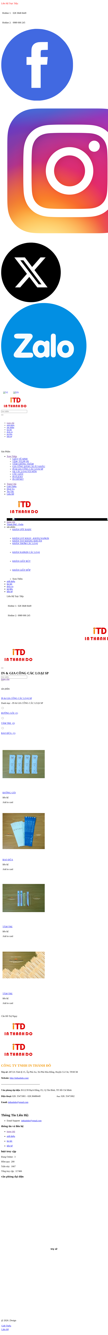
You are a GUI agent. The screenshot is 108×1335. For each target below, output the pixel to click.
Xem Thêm (12, 456)
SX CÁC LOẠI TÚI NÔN (24, 471)
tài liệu (10, 589)
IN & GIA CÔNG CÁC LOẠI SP (27, 469)
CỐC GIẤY (17, 474)
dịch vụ (10, 586)
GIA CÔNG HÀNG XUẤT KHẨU (28, 466)
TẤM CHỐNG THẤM (23, 464)
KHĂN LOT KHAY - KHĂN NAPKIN (30, 538)
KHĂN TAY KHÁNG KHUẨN (27, 541)
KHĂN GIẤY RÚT (21, 561)
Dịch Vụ (10, 489)
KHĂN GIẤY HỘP (21, 570)
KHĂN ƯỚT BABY (22, 529)
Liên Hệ (10, 494)
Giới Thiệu (11, 486)
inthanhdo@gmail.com (18, 1102)
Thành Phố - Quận (15, 524)
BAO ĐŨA (8, 859)
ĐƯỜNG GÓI (9, 793)
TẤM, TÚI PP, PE (20, 461)
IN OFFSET (18, 479)
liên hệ (10, 591)
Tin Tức (10, 491)
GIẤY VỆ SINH (20, 459)
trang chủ (11, 522)
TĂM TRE (8, 926)
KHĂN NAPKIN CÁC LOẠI (26, 552)
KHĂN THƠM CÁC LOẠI (25, 543)
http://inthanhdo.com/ (19, 1078)
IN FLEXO (17, 476)
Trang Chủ (11, 484)
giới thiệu (11, 581)
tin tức (9, 584)
